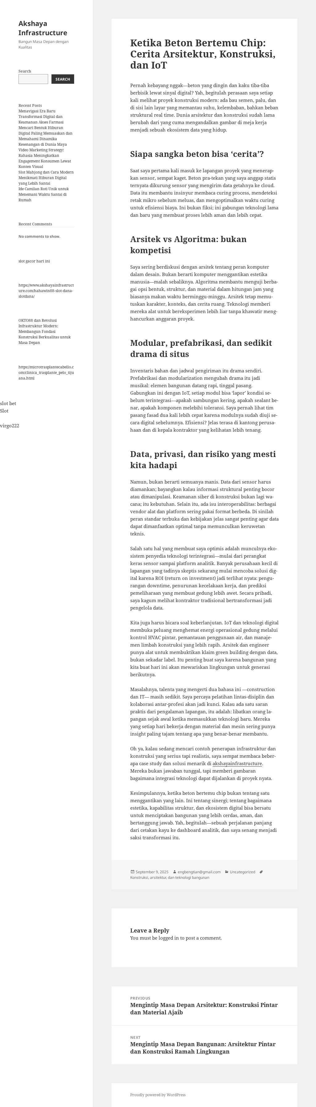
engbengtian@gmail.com (199, 871)
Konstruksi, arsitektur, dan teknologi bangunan (169, 877)
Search (25, 71)
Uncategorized (242, 871)
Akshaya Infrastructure (43, 28)
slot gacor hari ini (34, 261)
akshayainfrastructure (237, 763)
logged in (169, 938)
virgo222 (9, 425)
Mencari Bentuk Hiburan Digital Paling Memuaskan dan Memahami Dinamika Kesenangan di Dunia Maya (46, 136)
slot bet (8, 403)
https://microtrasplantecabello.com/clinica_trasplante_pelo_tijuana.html (46, 372)
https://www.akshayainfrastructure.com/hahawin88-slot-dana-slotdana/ (46, 291)
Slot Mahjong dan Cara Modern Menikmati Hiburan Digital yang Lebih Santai (46, 178)
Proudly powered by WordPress (157, 1094)
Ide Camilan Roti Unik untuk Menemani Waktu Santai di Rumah (44, 194)
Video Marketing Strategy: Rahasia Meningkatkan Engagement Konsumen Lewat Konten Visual (45, 158)
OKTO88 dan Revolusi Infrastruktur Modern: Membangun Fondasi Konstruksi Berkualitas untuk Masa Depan (45, 331)
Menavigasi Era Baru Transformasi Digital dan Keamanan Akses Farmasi (41, 116)
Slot (4, 411)
